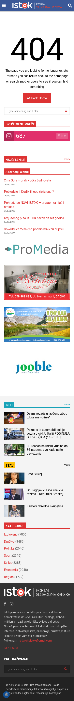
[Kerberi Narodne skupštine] (14, 511)
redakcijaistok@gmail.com (35, 640)
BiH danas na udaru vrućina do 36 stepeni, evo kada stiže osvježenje (47, 449)
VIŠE (66, 159)
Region (9, 577)
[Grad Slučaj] (14, 478)
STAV (9, 465)
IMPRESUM (11, 647)
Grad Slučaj (34, 474)
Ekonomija (11, 570)
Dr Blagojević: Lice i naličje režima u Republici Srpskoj (45, 492)
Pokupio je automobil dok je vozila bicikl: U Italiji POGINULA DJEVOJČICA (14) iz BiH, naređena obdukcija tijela (48, 435)
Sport (7, 555)
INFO (9, 405)
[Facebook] (5, 603)
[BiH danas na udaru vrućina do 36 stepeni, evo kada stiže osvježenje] (14, 450)
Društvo (9, 541)
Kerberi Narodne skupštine (45, 506)
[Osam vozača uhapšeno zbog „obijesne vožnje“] (14, 418)
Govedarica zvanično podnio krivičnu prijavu (34, 229)
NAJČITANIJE (15, 160)
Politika (9, 548)
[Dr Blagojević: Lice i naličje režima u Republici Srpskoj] (14, 494)
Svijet (8, 563)
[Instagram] (11, 603)
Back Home (38, 98)
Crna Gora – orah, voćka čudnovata (27, 180)
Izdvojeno (11, 534)
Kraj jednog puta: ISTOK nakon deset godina (34, 218)
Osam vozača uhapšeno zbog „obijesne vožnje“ (47, 415)
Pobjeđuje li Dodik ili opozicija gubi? (29, 192)
